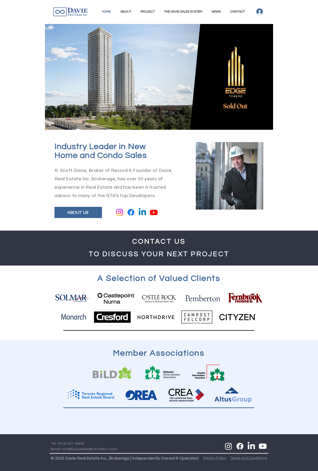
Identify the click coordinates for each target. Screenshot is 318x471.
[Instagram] (119, 212)
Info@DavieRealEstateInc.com (89, 449)
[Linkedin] (142, 212)
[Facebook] (130, 212)
